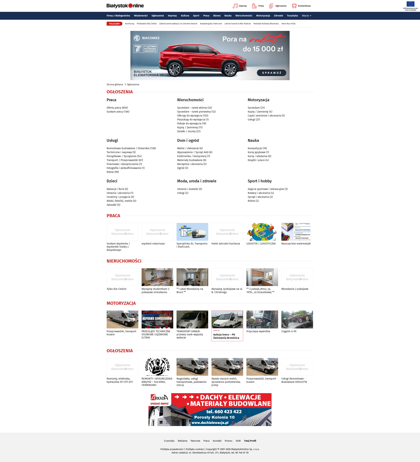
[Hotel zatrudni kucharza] (227, 232)
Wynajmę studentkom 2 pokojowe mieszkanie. (155, 290)
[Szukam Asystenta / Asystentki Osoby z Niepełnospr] (122, 232)
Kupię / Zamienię (187, 127)
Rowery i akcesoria (259, 193)
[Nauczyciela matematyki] (297, 232)
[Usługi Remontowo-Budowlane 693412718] (297, 367)
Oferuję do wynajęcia (189, 115)
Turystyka (292, 15)
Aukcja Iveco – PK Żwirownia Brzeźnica (226, 336)
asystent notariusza (153, 243)
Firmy (261, 6)
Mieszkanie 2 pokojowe (294, 288)
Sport (196, 15)
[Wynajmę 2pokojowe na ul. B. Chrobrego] (227, 277)
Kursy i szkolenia (257, 156)
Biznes (216, 15)
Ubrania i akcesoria (118, 193)
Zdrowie (278, 15)
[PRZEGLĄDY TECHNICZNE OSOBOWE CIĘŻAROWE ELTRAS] (157, 319)
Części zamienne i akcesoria (264, 115)
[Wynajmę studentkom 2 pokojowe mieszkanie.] (157, 277)
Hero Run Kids (288, 24)
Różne (110, 171)
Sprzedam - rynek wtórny (192, 107)
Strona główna (115, 84)
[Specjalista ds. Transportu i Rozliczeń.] (192, 232)
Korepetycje (255, 148)
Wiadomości (141, 15)
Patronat (195, 440)
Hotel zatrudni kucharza (225, 243)
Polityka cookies (195, 449)
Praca (206, 15)
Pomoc (228, 440)
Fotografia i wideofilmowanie (124, 168)
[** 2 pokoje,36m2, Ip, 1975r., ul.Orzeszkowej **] (262, 277)
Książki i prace (256, 160)
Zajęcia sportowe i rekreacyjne (266, 189)
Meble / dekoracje (188, 148)
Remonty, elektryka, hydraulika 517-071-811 (120, 380)
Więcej (305, 15)
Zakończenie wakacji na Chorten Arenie (178, 24)
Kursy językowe (256, 152)
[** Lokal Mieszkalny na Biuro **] (192, 277)
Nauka (227, 15)
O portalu (169, 440)
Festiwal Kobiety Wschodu (266, 24)
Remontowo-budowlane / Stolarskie (128, 148)
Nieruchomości (243, 15)
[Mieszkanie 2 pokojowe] (297, 277)
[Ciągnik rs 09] (297, 319)
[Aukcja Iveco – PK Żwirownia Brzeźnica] (227, 319)
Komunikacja (304, 6)
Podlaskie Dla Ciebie (147, 24)
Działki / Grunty (186, 131)
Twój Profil (250, 440)
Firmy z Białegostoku (118, 15)
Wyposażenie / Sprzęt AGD (193, 152)
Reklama (182, 440)
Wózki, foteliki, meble (119, 200)
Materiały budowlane (189, 160)
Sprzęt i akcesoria (258, 196)
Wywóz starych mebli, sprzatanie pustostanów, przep (226, 381)
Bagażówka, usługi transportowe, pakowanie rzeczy (192, 381)
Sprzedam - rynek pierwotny (194, 111)
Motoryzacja (263, 15)
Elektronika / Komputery (192, 156)
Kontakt (217, 440)
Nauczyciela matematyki (296, 243)
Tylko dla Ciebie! (116, 288)
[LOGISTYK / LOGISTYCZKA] (262, 232)
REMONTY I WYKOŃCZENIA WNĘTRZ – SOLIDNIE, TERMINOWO (157, 381)
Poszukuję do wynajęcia (191, 119)
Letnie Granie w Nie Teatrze (238, 24)
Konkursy (129, 24)
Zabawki (111, 204)
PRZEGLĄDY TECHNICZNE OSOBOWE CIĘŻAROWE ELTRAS (156, 334)
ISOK (238, 440)
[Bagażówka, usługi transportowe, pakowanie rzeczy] (192, 367)
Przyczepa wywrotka (258, 331)
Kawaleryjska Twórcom (211, 24)
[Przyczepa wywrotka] (262, 319)
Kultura (185, 15)
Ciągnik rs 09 (288, 331)
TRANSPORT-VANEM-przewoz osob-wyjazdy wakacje (190, 334)
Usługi (251, 119)
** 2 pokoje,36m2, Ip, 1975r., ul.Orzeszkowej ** (260, 290)
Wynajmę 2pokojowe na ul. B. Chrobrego (227, 290)
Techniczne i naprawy (119, 152)
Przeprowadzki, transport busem (121, 333)
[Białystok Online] (125, 5)
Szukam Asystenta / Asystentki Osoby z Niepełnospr (118, 246)
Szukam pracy (115, 111)
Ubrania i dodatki (187, 189)
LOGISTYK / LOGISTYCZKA (261, 243)
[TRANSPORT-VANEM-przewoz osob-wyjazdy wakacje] (192, 319)
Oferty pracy (114, 107)
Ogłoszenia (280, 6)
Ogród (180, 168)
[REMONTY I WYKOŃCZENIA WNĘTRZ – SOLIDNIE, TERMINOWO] (157, 367)
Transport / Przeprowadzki (122, 160)
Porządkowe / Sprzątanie (121, 156)
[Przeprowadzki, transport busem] (122, 319)
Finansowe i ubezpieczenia (122, 164)
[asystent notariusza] (157, 232)
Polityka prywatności (171, 449)
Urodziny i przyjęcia (118, 196)
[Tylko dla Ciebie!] (122, 277)
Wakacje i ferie (115, 189)
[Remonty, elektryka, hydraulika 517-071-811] (122, 367)
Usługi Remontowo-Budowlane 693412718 (294, 380)
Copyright (211, 449)
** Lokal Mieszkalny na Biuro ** (190, 290)
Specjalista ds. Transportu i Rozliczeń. (192, 245)
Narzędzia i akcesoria (190, 164)
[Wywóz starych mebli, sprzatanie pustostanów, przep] (227, 367)
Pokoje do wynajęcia (189, 123)
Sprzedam (254, 107)
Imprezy (243, 6)
